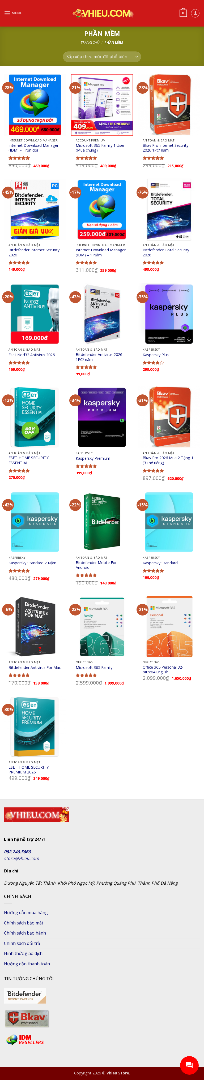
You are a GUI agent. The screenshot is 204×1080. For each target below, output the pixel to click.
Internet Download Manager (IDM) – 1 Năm (101, 252)
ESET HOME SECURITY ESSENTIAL (28, 460)
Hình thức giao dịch (23, 953)
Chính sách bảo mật (23, 923)
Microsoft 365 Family (94, 667)
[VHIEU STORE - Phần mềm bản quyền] (102, 13)
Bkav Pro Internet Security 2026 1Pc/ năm (165, 148)
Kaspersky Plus (156, 354)
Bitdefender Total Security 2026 (166, 252)
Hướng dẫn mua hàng (26, 912)
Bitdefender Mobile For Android (96, 565)
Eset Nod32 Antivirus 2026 (31, 354)
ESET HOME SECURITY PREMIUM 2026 (28, 770)
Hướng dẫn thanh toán (27, 964)
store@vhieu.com (21, 858)
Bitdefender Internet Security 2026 (34, 252)
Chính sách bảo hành (25, 933)
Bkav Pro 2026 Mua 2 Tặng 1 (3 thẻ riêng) (168, 460)
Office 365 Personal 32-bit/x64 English (163, 670)
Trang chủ (90, 42)
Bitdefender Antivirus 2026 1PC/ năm (99, 357)
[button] (13, 13)
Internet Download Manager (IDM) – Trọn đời (33, 148)
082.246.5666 (17, 852)
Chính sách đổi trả (22, 943)
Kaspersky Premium (93, 458)
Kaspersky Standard (160, 563)
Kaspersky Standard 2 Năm (32, 563)
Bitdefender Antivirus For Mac (34, 667)
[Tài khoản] (195, 13)
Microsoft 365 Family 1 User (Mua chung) (100, 148)
